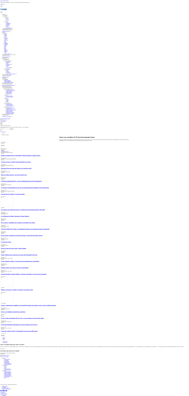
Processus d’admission (7, 372)
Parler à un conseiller (9, 110)
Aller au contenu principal (4, 0)
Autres (7, 101)
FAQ (5, 377)
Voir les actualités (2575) (5, 151)
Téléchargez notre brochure (6, 118)
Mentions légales (5, 386)
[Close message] (1, 6)
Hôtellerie (7, 24)
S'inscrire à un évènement (10, 112)
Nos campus (6, 360)
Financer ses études (9, 95)
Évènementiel (8, 23)
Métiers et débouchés (7, 373)
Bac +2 (7, 18)
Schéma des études (9, 93)
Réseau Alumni (8, 92)
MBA (7, 100)
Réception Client (9, 64)
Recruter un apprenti (7, 375)
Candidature (4, 121)
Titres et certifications (7, 374)
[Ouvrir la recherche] (1, 122)
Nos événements (6, 362)
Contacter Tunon (9, 108)
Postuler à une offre (9, 111)
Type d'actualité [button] (4, 148)
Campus (3, 32)
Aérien (7, 22)
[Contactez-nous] (1, 130)
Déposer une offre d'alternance (11, 109)
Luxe (7, 25)
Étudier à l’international (8, 363)
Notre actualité (6, 361)
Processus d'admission (9, 96)
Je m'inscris (2, 4)
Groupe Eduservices (7, 364)
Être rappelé (4, 131)
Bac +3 (7, 19)
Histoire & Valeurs (9, 91)
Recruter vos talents (9, 104)
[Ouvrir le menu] (1, 12)
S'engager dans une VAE (10, 105)
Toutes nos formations (7, 369)
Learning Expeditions (7, 81)
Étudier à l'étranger (7, 80)
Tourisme (7, 26)
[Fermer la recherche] (1, 124)
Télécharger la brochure (10, 113)
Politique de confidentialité (6, 388)
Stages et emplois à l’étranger (8, 82)
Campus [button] (3, 149)
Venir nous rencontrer (5, 356)
